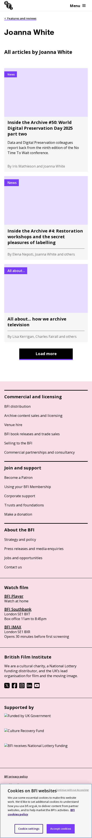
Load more (46, 353)
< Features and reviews (20, 18)
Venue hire (13, 424)
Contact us (13, 567)
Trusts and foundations (24, 505)
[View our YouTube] (37, 687)
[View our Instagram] (22, 687)
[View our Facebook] (14, 687)
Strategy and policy (20, 539)
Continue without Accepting (72, 789)
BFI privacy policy (16, 776)
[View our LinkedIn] (29, 687)
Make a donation (18, 514)
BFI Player (13, 596)
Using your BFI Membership (27, 486)
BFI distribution (17, 406)
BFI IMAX (12, 626)
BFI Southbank (17, 609)
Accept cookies (60, 829)
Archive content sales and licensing (33, 415)
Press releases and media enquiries (34, 548)
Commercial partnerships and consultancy (39, 452)
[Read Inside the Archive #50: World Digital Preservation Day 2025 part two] (46, 120)
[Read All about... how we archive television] (46, 303)
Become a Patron (18, 477)
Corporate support (19, 495)
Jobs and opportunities (23, 557)
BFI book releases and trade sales (32, 433)
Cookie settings (28, 829)
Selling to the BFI (18, 443)
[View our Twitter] (7, 687)
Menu (75, 5)
